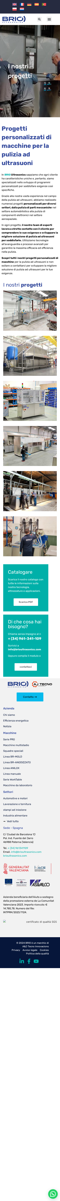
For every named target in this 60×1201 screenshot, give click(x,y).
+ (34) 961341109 (18, 848)
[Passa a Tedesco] (29, 4)
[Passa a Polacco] (14, 9)
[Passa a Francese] (22, 4)
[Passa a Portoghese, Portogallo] (44, 4)
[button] (39, 19)
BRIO (7, 174)
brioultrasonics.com (15, 855)
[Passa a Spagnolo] (36, 4)
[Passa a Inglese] (14, 4)
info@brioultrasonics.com (26, 851)
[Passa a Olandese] (22, 9)
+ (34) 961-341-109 (24, 638)
